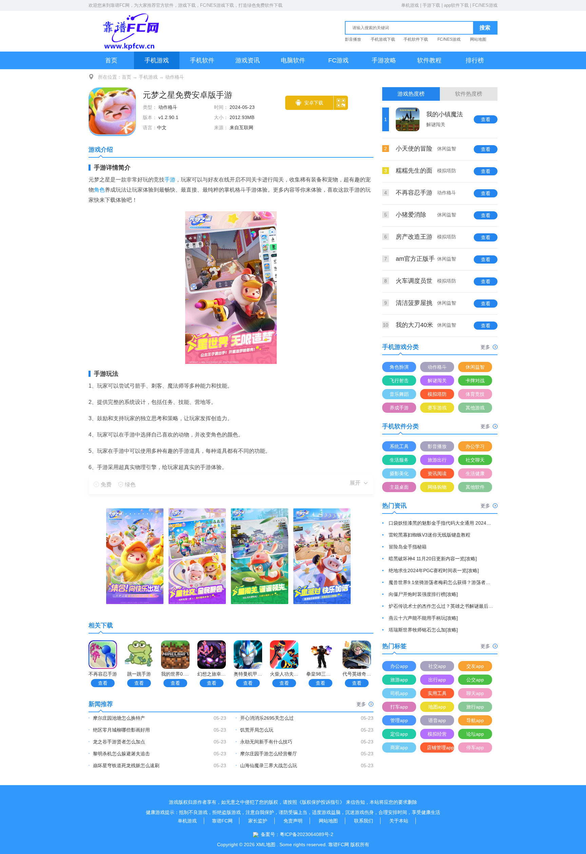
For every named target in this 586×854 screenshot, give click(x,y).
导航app (475, 720)
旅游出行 (437, 460)
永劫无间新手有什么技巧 (266, 741)
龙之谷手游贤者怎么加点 (119, 741)
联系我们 (363, 820)
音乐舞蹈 (399, 394)
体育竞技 (475, 394)
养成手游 (399, 407)
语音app (437, 720)
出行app (437, 679)
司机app (399, 693)
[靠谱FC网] (129, 31)
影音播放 (353, 39)
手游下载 (431, 5)
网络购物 (437, 487)
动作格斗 (174, 77)
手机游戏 (156, 60)
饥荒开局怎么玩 (256, 730)
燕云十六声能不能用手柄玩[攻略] (423, 618)
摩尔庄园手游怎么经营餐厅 (268, 753)
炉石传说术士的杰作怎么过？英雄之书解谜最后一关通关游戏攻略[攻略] (441, 606)
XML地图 (265, 844)
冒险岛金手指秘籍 (408, 546)
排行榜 (475, 60)
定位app (399, 734)
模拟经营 (437, 734)
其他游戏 (475, 407)
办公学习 (475, 446)
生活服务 (399, 460)
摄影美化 (399, 473)
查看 (103, 683)
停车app (475, 747)
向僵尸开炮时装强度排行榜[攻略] (423, 594)
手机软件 (202, 60)
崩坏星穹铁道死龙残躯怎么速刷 (126, 765)
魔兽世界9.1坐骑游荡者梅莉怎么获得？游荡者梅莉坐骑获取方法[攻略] (441, 582)
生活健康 (475, 473)
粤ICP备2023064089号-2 (306, 834)
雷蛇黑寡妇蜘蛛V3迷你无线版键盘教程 (429, 535)
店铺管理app (440, 747)
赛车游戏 (437, 407)
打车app (399, 707)
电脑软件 (293, 60)
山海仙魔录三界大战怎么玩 (268, 765)
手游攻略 (384, 60)
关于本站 (398, 820)
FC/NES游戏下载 (217, 5)
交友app (475, 666)
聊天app (475, 693)
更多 (361, 704)
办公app (399, 666)
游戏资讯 (247, 60)
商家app (399, 747)
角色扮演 (399, 367)
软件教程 (429, 60)
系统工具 (399, 446)
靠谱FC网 (120, 5)
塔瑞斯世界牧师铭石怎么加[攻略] (423, 630)
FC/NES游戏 (484, 5)
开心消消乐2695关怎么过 (267, 718)
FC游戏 (338, 60)
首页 (111, 60)
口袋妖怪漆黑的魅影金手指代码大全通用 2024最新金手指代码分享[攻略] (441, 523)
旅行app (475, 707)
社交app (437, 666)
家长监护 (257, 820)
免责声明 (293, 820)
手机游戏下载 (383, 39)
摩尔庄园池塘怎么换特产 (119, 718)
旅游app (399, 679)
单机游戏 (410, 5)
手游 (169, 179)
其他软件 (475, 487)
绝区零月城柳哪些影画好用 (121, 730)
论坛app (475, 734)
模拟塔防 (437, 394)
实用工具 (437, 693)
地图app (437, 707)
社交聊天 (475, 460)
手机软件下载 (416, 39)
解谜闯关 (437, 380)
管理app (399, 720)
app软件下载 (456, 5)
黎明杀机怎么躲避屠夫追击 (121, 753)
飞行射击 (399, 380)
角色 (99, 190)
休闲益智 (475, 367)
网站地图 (478, 39)
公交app (475, 679)
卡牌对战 (475, 380)
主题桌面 (399, 487)
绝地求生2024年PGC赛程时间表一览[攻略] (434, 570)
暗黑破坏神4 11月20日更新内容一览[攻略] (433, 558)
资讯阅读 (437, 473)
